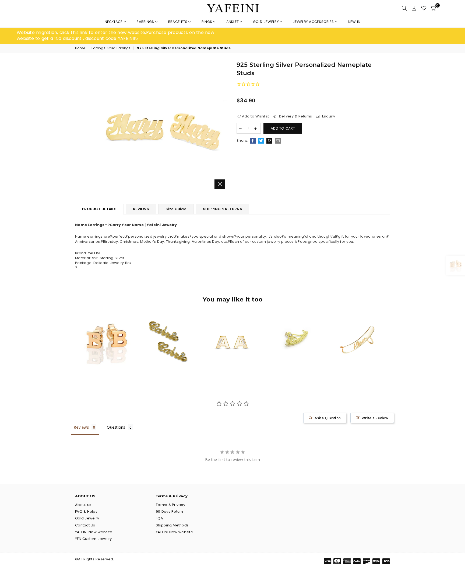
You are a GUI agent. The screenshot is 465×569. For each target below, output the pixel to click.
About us (83, 504)
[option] (124, 36)
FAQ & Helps (86, 511)
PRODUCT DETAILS (99, 208)
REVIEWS (141, 208)
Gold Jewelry (266, 21)
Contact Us (85, 525)
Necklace (114, 21)
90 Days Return (169, 511)
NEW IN (354, 21)
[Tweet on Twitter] (261, 141)
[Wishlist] (424, 8)
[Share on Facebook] (253, 141)
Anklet (233, 21)
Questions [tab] (116, 427)
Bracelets (178, 21)
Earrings (146, 21)
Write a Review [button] (375, 417)
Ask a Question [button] (328, 417)
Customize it (112, 362)
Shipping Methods (172, 525)
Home (80, 48)
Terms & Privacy (170, 504)
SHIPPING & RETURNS (222, 208)
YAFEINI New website (93, 532)
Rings (207, 21)
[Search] (404, 8)
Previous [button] (69, 346)
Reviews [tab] (81, 427)
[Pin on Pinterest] (269, 141)
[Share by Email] (278, 141)
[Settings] (414, 8)
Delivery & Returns (295, 116)
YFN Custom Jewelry (93, 538)
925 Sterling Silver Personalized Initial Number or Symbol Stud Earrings (232, 331)
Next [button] (396, 346)
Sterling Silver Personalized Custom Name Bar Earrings (358, 331)
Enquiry (328, 116)
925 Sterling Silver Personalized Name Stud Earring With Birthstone (169, 331)
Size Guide (175, 208)
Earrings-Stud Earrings (111, 48)
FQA (159, 518)
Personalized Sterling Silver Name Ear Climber (295, 331)
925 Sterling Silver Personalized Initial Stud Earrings (107, 331)
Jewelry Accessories (314, 21)
